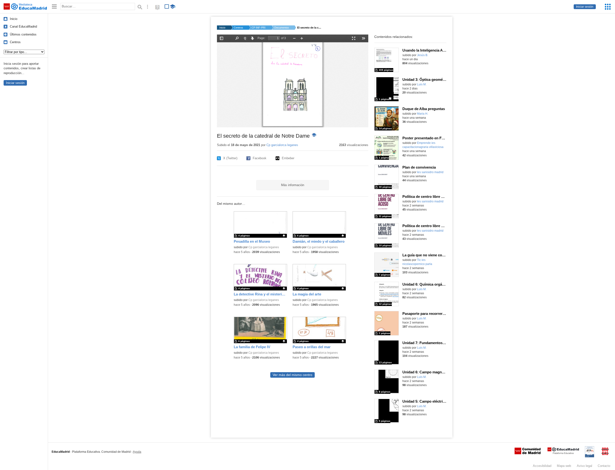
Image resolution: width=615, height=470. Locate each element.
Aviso (584, 466)
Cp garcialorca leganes (282, 145)
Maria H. (422, 113)
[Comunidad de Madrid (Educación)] (527, 453)
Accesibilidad (542, 466)
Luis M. (421, 84)
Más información (292, 185)
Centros (15, 42)
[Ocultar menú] (54, 6)
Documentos (281, 27)
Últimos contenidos (23, 34)
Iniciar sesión (584, 6)
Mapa (564, 466)
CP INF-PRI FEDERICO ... (259, 27)
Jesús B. (422, 55)
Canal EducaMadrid (23, 26)
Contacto (604, 466)
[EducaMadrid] (563, 453)
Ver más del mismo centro (292, 375)
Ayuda (137, 451)
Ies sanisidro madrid (430, 172)
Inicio (13, 19)
